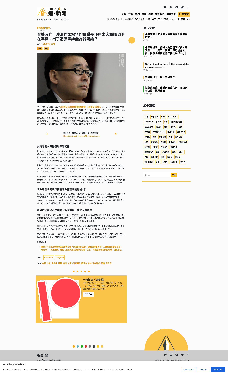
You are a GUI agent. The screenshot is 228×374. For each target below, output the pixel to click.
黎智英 (182, 162)
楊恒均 (84, 263)
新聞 (124, 14)
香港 (157, 162)
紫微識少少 (149, 152)
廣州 (65, 263)
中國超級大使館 (176, 122)
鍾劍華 (177, 157)
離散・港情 (174, 19)
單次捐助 (171, 14)
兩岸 (160, 19)
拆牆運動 (76, 263)
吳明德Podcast (158, 132)
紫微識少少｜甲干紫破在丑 (160, 77)
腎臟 (103, 263)
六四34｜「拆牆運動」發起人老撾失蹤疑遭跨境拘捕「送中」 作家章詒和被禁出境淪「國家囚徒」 (82, 250)
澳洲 (89, 263)
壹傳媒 (147, 137)
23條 (146, 117)
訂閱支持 (184, 14)
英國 (154, 19)
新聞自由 (178, 137)
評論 (130, 14)
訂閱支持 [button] (88, 294)
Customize (188, 369)
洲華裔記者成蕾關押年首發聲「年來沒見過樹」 (81, 107)
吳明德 (147, 132)
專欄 (144, 14)
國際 (166, 19)
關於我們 (160, 14)
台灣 (180, 127)
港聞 (148, 19)
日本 (146, 142)
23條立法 (154, 117)
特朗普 (155, 147)
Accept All (218, 369)
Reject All (203, 369)
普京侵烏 (154, 142)
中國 (44, 263)
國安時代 (170, 132)
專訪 (137, 14)
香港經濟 (174, 162)
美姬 (174, 152)
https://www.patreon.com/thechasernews (81, 136)
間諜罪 (108, 263)
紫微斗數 (174, 147)
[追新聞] (61, 11)
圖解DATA (185, 19)
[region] (114, 367)
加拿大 (173, 127)
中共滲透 (129, 19)
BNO (163, 117)
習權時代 (96, 263)
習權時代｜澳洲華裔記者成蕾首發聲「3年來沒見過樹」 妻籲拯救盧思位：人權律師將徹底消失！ (81, 247)
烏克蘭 (147, 147)
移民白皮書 (139, 19)
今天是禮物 (149, 127)
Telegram (59, 258)
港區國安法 (183, 142)
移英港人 (164, 147)
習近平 (181, 152)
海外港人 (172, 142)
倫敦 (165, 127)
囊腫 (60, 263)
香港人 (164, 162)
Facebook (48, 258)
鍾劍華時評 (149, 162)
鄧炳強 (169, 157)
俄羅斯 (158, 127)
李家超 (163, 142)
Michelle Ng (173, 117)
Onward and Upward (153, 122)
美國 (157, 152)
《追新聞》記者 (49, 44)
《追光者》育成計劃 (114, 19)
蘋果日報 (154, 157)
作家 (49, 263)
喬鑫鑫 (54, 263)
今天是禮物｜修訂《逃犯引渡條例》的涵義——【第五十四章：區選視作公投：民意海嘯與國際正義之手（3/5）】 (166, 50)
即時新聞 (41, 28)
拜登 (170, 137)
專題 (150, 14)
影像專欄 (162, 137)
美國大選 (165, 152)
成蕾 (69, 263)
